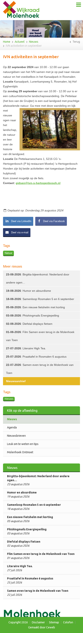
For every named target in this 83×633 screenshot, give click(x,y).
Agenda (12, 427)
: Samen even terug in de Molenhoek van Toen (40, 368)
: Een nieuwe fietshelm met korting (35, 307)
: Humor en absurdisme (28, 290)
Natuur (8, 252)
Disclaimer (38, 622)
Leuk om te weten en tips (22, 444)
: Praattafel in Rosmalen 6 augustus (36, 356)
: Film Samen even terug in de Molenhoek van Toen (40, 336)
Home (6, 41)
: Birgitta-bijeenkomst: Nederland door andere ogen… (37, 278)
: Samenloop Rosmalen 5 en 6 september (40, 299)
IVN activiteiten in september (24, 45)
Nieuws (33, 41)
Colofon (68, 622)
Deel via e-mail (19, 232)
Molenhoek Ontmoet (20, 452)
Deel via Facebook (53, 221)
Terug (76, 41)
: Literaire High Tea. (26, 348)
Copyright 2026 (18, 622)
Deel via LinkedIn (20, 221)
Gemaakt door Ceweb (41, 627)
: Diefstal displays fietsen (29, 323)
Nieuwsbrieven (16, 435)
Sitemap (54, 622)
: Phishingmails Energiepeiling (32, 315)
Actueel (20, 41)
